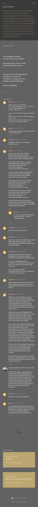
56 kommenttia (17, 482)
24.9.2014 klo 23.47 (20, 227)
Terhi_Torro (11, 251)
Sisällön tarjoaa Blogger (20, 498)
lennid (10, 403)
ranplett (25, 501)
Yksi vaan (11, 294)
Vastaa (10, 124)
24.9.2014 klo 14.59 (23, 212)
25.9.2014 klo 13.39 (21, 251)
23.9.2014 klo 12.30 (20, 139)
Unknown (11, 139)
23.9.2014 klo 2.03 (18, 102)
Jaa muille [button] (5, 92)
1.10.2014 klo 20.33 (14, 369)
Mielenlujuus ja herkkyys (18, 479)
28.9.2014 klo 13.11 (19, 294)
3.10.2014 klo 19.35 (18, 403)
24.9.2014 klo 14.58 (18, 150)
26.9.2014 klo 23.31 (20, 279)
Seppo (10, 128)
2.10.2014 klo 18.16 (20, 393)
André (10, 102)
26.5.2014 (9, 459)
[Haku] (34, 3)
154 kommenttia (17, 462)
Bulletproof (8, 7)
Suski (10, 151)
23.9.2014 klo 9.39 (18, 128)
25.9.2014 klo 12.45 (20, 237)
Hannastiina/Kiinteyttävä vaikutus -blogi (21, 368)
